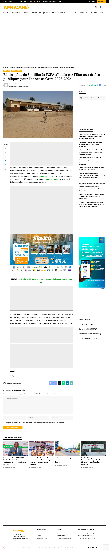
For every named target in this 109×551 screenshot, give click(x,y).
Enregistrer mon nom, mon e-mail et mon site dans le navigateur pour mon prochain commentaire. (35, 423)
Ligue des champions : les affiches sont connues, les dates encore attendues (90, 144)
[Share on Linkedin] (95, 85)
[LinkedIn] (95, 1)
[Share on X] (89, 85)
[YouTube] (93, 1)
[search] (67, 7)
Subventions (19, 376)
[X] (91, 1)
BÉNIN (13, 70)
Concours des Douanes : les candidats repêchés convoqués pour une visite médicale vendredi (92, 152)
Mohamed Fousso (14, 84)
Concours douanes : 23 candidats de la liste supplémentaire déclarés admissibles (91, 196)
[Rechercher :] (89, 98)
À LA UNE (7, 70)
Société (19, 70)
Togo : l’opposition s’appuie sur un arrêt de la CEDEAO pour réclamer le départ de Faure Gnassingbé (91, 204)
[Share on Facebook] (87, 85)
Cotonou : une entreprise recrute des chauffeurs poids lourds (66, 460)
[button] (97, 85)
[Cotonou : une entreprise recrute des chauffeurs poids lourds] (67, 448)
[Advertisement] (51, 27)
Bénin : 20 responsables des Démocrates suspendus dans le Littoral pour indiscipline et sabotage (92, 175)
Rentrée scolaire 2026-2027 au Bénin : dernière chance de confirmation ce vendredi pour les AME (92, 136)
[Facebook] (89, 1)
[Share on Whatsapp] (92, 85)
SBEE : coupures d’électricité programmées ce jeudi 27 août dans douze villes (90, 189)
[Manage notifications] (3, 547)
